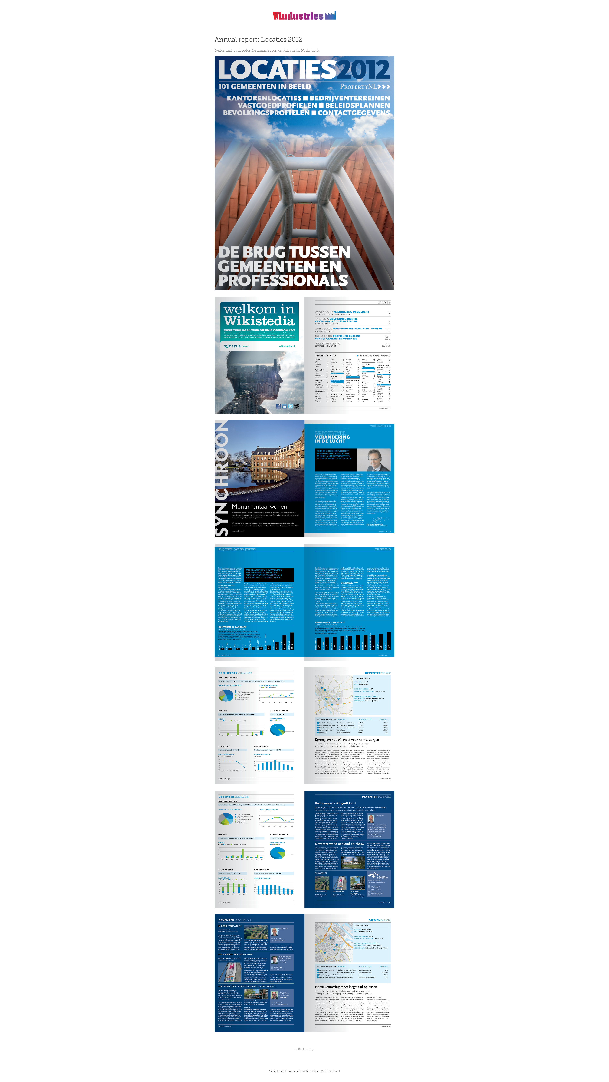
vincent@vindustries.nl (326, 1071)
